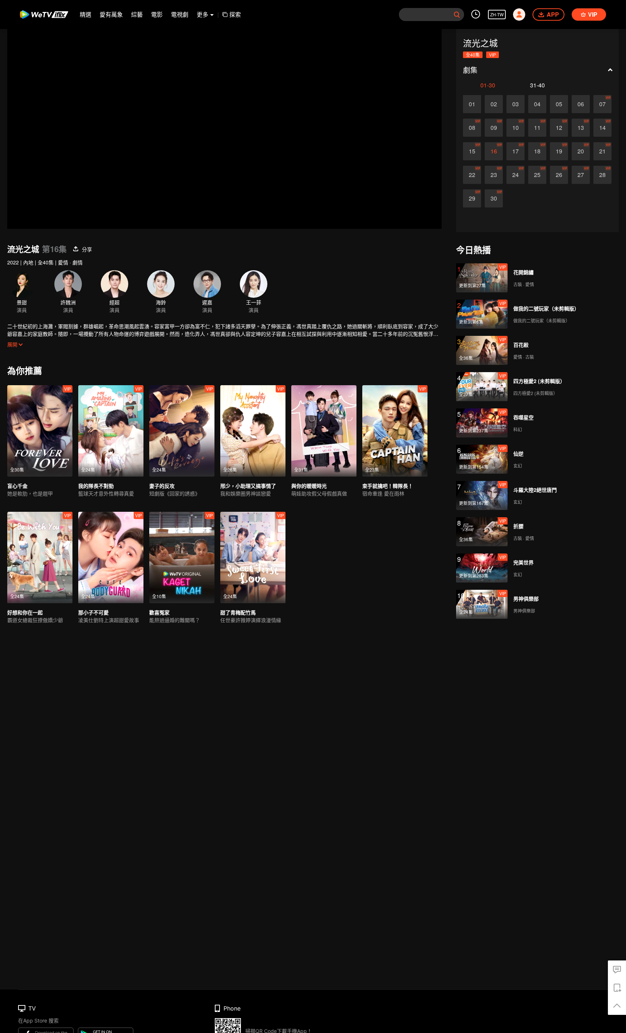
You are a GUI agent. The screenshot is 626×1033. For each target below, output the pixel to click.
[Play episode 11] (537, 128)
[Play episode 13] (581, 128)
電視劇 (179, 14)
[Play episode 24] (515, 175)
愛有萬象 (111, 14)
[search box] (456, 14)
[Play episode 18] (537, 151)
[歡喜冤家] (181, 557)
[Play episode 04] (537, 104)
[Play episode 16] (494, 151)
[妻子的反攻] (181, 431)
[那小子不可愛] (110, 557)
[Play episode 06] (581, 104)
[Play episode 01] (472, 104)
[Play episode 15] (472, 151)
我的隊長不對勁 (96, 485)
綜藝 (137, 14)
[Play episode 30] (494, 198)
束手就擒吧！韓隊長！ (387, 485)
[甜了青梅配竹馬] (252, 557)
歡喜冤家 (159, 612)
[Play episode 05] (559, 104)
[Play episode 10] (515, 128)
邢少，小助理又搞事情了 (248, 485)
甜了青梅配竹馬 (238, 612)
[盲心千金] (39, 431)
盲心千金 (17, 485)
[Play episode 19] (559, 151)
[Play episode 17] (515, 151)
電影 (157, 14)
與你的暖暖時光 (309, 485)
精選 (85, 14)
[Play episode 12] (559, 128)
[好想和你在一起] (39, 557)
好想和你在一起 (25, 612)
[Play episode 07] (602, 104)
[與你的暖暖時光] (323, 431)
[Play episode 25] (537, 175)
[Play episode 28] (602, 175)
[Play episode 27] (581, 175)
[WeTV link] (44, 14)
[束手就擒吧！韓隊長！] (394, 431)
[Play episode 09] (494, 128)
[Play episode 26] (559, 175)
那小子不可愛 (93, 612)
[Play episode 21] (602, 151)
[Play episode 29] (472, 198)
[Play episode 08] (472, 128)
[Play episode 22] (472, 175)
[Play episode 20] (581, 151)
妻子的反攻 (162, 485)
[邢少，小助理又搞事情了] (252, 431)
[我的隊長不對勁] (110, 431)
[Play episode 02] (494, 104)
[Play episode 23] (494, 175)
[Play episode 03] (515, 104)
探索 (235, 14)
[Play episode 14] (602, 128)
